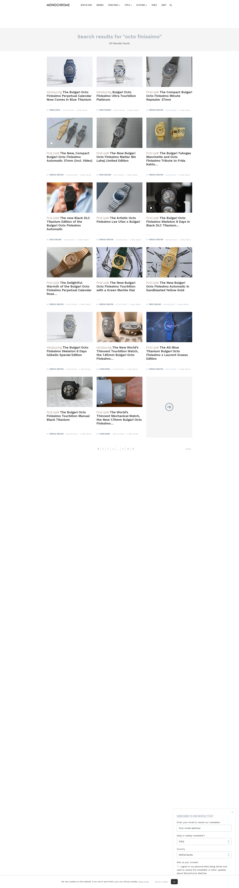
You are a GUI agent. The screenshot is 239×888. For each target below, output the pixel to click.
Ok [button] (174, 882)
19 (133, 449)
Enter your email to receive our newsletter (198, 822)
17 (123, 449)
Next (188, 449)
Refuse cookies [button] (161, 882)
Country (181, 849)
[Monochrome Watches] (58, 5)
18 (128, 449)
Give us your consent (187, 862)
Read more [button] (143, 881)
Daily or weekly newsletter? (191, 835)
